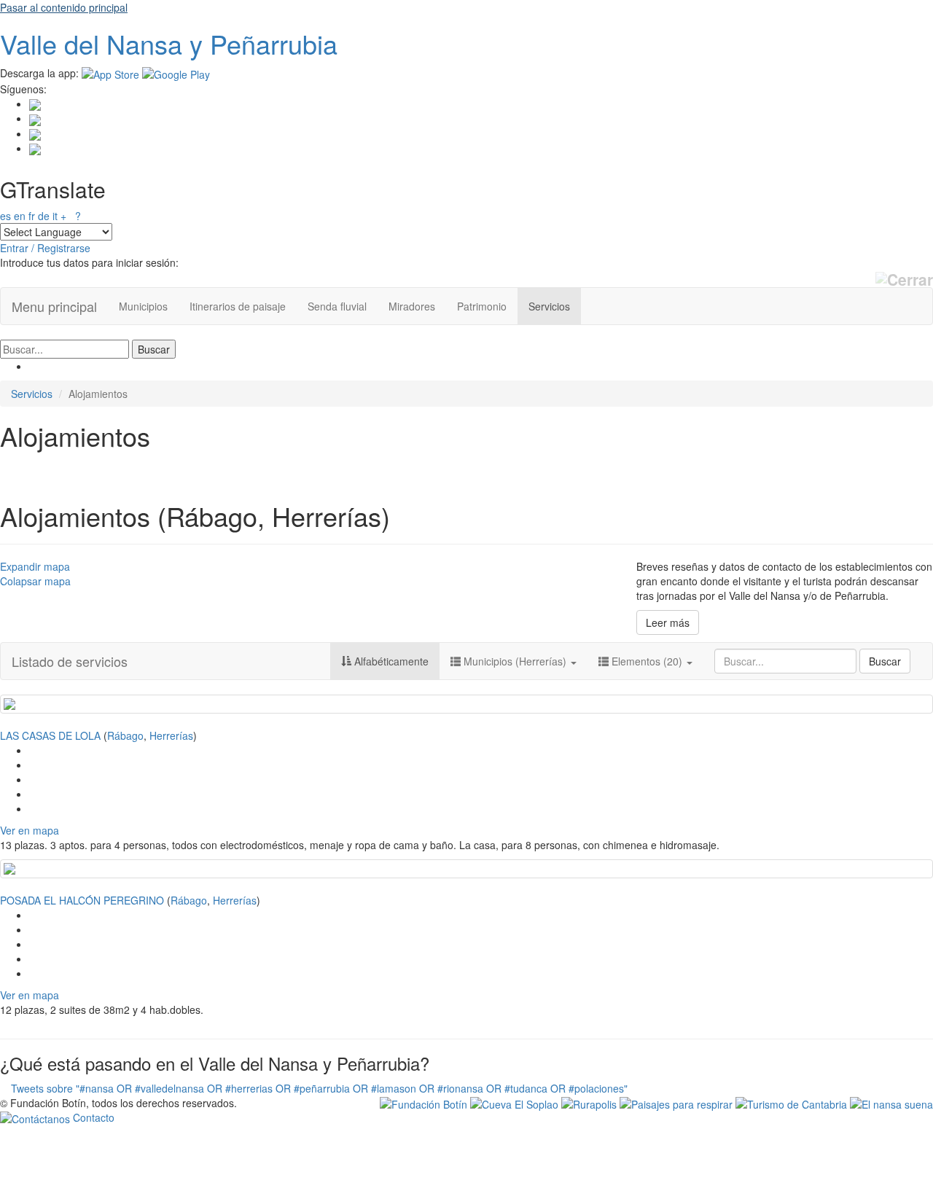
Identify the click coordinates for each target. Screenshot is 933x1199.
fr (31, 215)
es (5, 215)
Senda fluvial (337, 306)
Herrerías (171, 735)
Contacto (92, 1117)
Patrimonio (482, 306)
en (20, 215)
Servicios (549, 306)
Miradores (412, 306)
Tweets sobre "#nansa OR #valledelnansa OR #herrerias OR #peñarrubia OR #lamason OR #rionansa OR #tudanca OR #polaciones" (319, 1088)
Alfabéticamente (390, 661)
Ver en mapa (29, 830)
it (55, 215)
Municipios (143, 306)
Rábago (125, 735)
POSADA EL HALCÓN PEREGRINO (82, 900)
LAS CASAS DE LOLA (50, 735)
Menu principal (54, 306)
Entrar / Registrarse (45, 248)
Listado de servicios (70, 661)
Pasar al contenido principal (64, 7)
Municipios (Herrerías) (515, 661)
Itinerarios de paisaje (238, 306)
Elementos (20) (647, 661)
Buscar (885, 661)
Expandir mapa (35, 566)
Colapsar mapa (35, 581)
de (44, 215)
